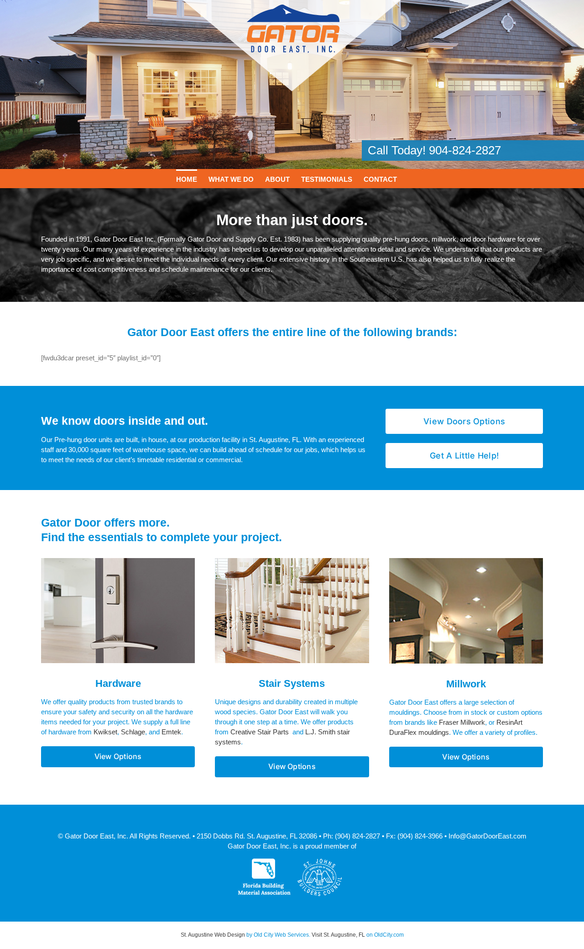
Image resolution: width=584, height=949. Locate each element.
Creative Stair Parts (259, 732)
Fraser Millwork (462, 722)
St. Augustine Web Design (213, 935)
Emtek (171, 732)
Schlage (133, 732)
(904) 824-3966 (420, 836)
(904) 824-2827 (357, 836)
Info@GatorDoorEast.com (487, 836)
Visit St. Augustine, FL (338, 935)
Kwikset (105, 732)
